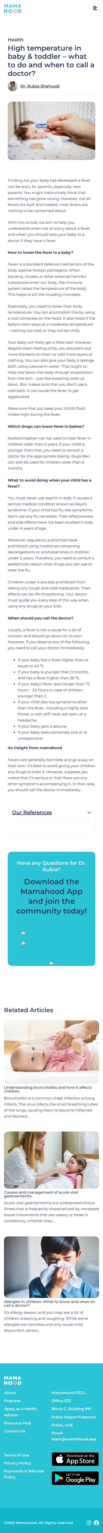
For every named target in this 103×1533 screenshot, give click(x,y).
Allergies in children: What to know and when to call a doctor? (49, 1303)
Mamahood (26, 1522)
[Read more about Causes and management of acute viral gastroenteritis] (51, 1160)
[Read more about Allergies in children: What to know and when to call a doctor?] (51, 1267)
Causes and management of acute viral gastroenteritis (41, 1194)
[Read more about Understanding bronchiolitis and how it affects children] (51, 1052)
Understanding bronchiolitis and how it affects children (48, 1089)
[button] (95, 8)
